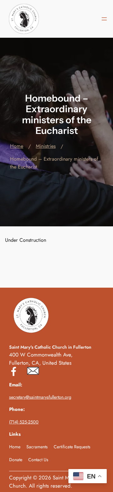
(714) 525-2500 (24, 422)
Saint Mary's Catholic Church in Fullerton (50, 347)
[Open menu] (104, 19)
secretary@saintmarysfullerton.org (40, 397)
